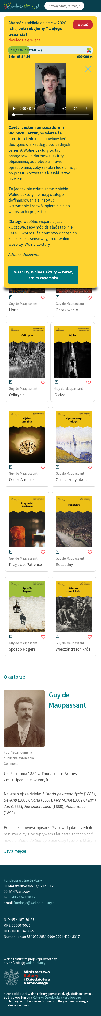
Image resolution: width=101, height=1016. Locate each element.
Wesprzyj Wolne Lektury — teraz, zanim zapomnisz (43, 275)
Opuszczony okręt (71, 479)
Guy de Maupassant (23, 303)
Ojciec (59, 394)
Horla (14, 309)
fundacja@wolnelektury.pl (35, 902)
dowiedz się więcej (24, 40)
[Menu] (93, 6)
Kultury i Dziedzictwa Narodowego (57, 997)
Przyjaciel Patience (25, 564)
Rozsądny (64, 564)
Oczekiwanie (67, 309)
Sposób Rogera (22, 649)
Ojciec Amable (21, 479)
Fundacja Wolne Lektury (23, 880)
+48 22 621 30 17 (22, 897)
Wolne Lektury (36, 963)
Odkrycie (16, 394)
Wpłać (83, 24)
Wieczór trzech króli (73, 649)
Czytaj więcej (15, 851)
